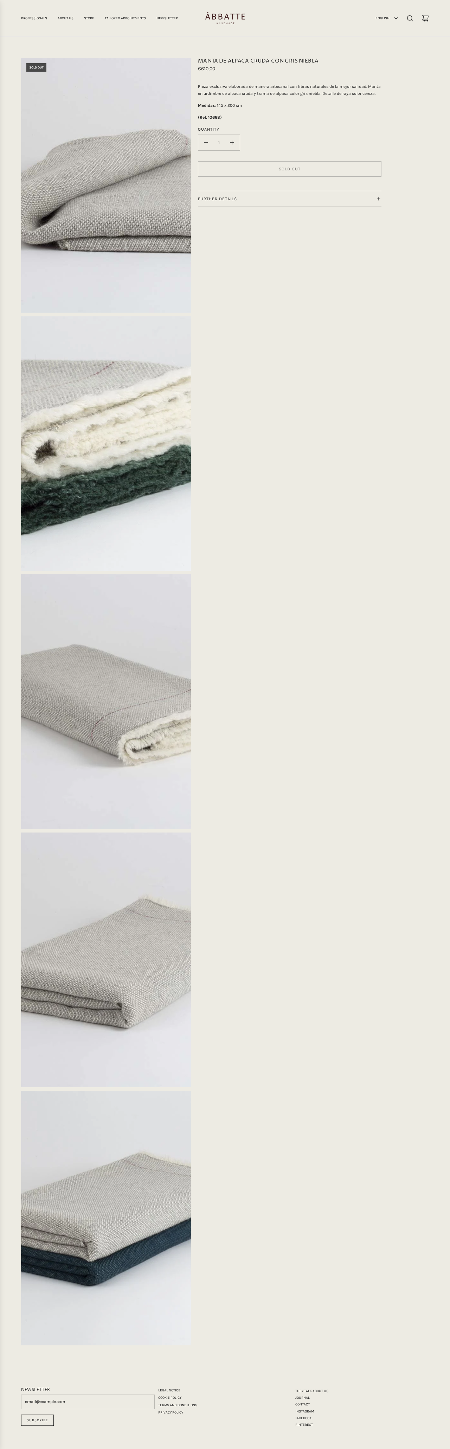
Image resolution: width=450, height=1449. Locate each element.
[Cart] (425, 18)
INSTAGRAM (304, 1411)
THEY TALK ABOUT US (311, 1391)
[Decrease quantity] (206, 142)
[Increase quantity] (232, 142)
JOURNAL (302, 1398)
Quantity (208, 129)
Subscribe (37, 1420)
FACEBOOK (303, 1418)
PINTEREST (304, 1425)
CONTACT (302, 1404)
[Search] (410, 18)
